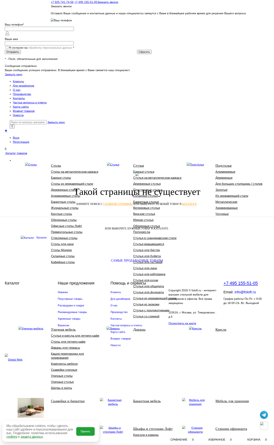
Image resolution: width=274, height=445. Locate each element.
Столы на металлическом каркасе (74, 171)
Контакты (19, 98)
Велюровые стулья (146, 208)
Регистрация (21, 141)
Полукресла (141, 232)
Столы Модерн (61, 250)
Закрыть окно (13, 74)
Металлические (226, 202)
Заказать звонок (107, 2)
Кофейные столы (63, 262)
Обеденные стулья (146, 226)
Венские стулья (144, 214)
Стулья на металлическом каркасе (157, 177)
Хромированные (226, 208)
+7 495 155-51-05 (240, 283)
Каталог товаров (16, 153)
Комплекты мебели (64, 363)
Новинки (63, 292)
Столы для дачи (62, 244)
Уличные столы (62, 375)
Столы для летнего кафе (68, 341)
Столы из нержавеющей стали (72, 183)
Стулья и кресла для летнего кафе (75, 335)
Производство (22, 94)
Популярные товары (70, 298)
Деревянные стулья (147, 183)
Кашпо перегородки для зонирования (67, 355)
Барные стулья (143, 171)
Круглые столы (61, 214)
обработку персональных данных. (50, 47)
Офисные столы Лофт (66, 226)
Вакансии (63, 325)
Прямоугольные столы (66, 232)
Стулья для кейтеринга (149, 274)
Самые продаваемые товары (137, 260)
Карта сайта (21, 106)
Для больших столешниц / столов (238, 183)
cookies (11, 436)
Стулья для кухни (145, 280)
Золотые (221, 189)
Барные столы (61, 177)
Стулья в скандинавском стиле (155, 238)
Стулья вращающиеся (148, 244)
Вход (16, 137)
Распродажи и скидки (71, 305)
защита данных (31, 436)
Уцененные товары (69, 318)
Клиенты (18, 81)
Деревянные (223, 177)
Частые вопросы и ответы (30, 102)
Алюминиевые (225, 171)
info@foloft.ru (245, 292)
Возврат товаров (24, 111)
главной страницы (118, 204)
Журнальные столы (64, 208)
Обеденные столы (64, 220)
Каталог (42, 237)
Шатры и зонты (61, 388)
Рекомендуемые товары (72, 312)
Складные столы (63, 256)
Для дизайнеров (23, 85)
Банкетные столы (63, 202)
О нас (16, 89)
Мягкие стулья (143, 220)
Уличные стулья (62, 382)
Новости (18, 115)
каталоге (189, 204)
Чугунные (222, 214)
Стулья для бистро (146, 250)
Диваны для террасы (65, 347)
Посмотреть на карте (182, 323)
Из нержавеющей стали (231, 195)
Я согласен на (41, 47)
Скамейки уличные (64, 369)
